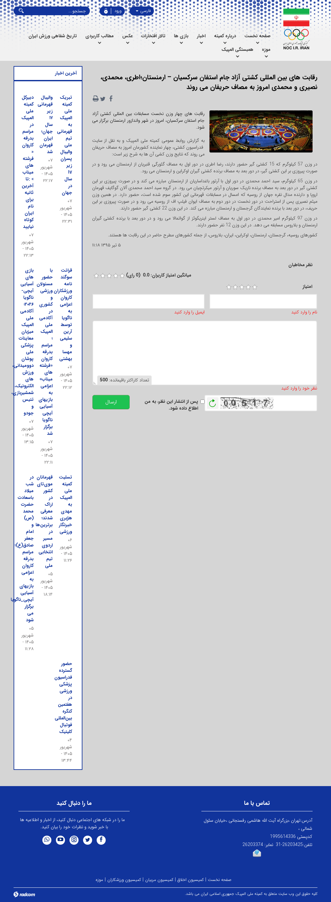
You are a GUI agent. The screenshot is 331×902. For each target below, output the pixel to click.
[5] (255, 287)
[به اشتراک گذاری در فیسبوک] (111, 98)
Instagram (74, 840)
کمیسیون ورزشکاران (124, 879)
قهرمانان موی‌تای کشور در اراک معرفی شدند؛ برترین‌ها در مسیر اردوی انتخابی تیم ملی (44, 521)
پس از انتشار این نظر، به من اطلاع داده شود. (171, 405)
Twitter (87, 840)
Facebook (101, 840)
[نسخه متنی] (96, 98)
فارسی (145, 10)
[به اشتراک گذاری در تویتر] (103, 98)
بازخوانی (213, 401)
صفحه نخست (219, 879)
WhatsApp (46, 840)
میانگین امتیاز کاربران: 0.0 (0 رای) (158, 275)
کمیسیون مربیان (159, 879)
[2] (235, 287)
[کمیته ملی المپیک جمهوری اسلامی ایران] (296, 29)
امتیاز (307, 286)
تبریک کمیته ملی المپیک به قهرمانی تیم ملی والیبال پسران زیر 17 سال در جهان (64, 145)
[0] (96, 276)
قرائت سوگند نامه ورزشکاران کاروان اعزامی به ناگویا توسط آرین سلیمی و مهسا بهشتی (63, 314)
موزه (99, 879)
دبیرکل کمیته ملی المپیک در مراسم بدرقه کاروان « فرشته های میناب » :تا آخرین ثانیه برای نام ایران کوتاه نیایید (27, 162)
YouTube (60, 840)
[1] (229, 287)
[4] (248, 287)
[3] (242, 287)
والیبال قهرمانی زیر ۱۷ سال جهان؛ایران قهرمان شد (45, 124)
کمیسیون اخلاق (190, 879)
